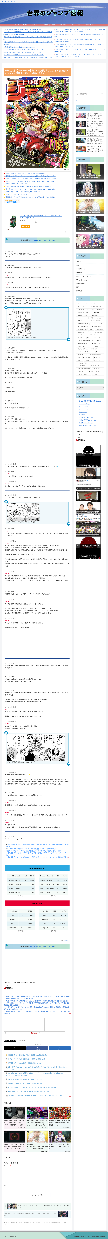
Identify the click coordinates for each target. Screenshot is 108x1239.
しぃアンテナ (83, 406)
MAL (68, 940)
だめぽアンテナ (84, 409)
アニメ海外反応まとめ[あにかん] (90, 401)
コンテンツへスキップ (7, 1)
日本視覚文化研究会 (86, 417)
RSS (77, 101)
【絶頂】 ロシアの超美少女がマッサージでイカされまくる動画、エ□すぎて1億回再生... (30, 189)
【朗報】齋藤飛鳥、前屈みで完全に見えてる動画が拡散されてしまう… (24, 49)
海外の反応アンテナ (86, 423)
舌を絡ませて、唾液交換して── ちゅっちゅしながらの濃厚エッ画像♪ (24, 55)
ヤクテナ (82, 414)
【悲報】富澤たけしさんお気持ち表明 (16, 184)
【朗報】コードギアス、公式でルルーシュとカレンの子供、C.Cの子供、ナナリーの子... (30, 176)
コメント (8, 1166)
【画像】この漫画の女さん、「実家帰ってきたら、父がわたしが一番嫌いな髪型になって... (31, 178)
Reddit (65, 940)
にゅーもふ (83, 412)
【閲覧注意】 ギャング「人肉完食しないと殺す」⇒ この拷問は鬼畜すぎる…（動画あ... (30, 197)
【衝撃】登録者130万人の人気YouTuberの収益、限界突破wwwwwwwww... (26, 173)
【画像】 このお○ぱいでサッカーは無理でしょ (18, 194)
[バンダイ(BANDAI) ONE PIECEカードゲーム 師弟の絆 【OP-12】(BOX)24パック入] (12, 221)
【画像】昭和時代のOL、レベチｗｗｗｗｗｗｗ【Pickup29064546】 (23, 29)
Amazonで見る (25, 226)
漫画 (6, 1040)
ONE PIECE (13, 1040)
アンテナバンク (84, 404)
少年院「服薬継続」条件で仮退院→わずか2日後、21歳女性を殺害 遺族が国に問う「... (29, 186)
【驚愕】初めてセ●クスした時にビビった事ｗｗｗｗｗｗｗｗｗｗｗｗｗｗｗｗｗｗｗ (29, 181)
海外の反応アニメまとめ (87, 420)
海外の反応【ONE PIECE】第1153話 (42, 946)
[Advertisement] (37, 444)
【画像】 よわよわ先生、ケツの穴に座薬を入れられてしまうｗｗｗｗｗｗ (26, 191)
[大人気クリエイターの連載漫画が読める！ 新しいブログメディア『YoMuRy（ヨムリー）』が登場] (12, 202)
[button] (102, 94)
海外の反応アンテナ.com (87, 425)
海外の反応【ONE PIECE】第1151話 (42, 240)
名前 (5, 1185)
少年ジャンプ (22, 1040)
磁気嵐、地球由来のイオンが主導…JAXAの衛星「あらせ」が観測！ (23, 52)
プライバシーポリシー (10, 1236)
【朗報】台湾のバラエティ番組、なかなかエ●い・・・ (19, 47)
